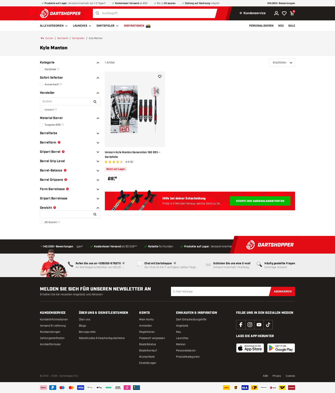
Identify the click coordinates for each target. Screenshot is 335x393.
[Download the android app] (281, 348)
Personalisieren (186, 350)
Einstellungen (147, 363)
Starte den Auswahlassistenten (260, 201)
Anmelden (145, 325)
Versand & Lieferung (53, 325)
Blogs (82, 325)
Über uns (84, 319)
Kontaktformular (50, 344)
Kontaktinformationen (54, 319)
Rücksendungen (50, 332)
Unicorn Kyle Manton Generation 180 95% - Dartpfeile (132, 155)
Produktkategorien (188, 356)
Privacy (277, 375)
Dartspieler (106, 26)
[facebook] (240, 324)
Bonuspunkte (87, 332)
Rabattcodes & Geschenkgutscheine (102, 338)
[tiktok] (268, 324)
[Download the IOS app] (250, 348)
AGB (265, 375)
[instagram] (250, 324)
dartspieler (78, 38)
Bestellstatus (147, 344)
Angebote (182, 325)
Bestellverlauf (148, 350)
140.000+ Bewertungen (281, 3)
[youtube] (259, 324)
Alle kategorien (52, 26)
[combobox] (156, 13)
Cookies (290, 375)
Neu (178, 332)
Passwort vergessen (152, 338)
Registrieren (147, 332)
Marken (181, 344)
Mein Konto (146, 319)
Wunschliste (147, 356)
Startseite (62, 38)
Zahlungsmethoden (52, 338)
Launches (80, 26)
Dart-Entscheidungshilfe (191, 319)
